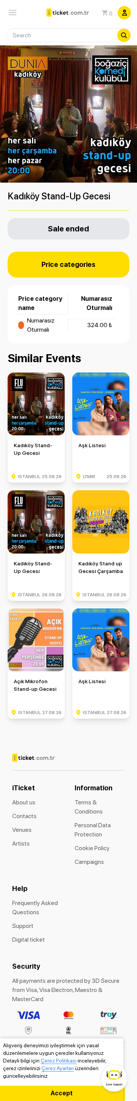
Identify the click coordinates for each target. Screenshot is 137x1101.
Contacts (24, 816)
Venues (22, 829)
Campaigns (89, 861)
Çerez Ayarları (57, 1068)
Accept (62, 1093)
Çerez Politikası (58, 1061)
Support (22, 925)
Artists (21, 843)
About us (23, 802)
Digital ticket (28, 939)
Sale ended (68, 228)
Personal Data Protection (93, 830)
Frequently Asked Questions (35, 907)
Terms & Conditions (89, 807)
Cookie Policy (92, 848)
